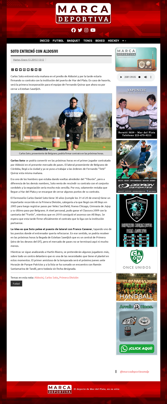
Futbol (16, 283)
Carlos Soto (51, 277)
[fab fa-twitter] (80, 30)
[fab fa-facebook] (73, 30)
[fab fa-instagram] (86, 30)
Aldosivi (39, 277)
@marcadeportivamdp (134, 371)
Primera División (68, 277)
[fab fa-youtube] (93, 30)
